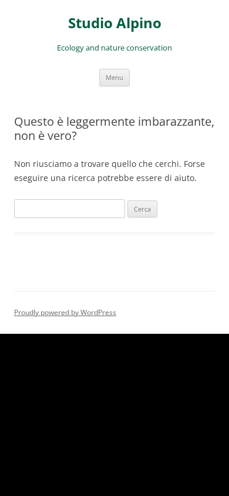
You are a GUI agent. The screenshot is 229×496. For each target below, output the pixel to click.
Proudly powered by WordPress (65, 312)
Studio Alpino (114, 23)
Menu (114, 77)
